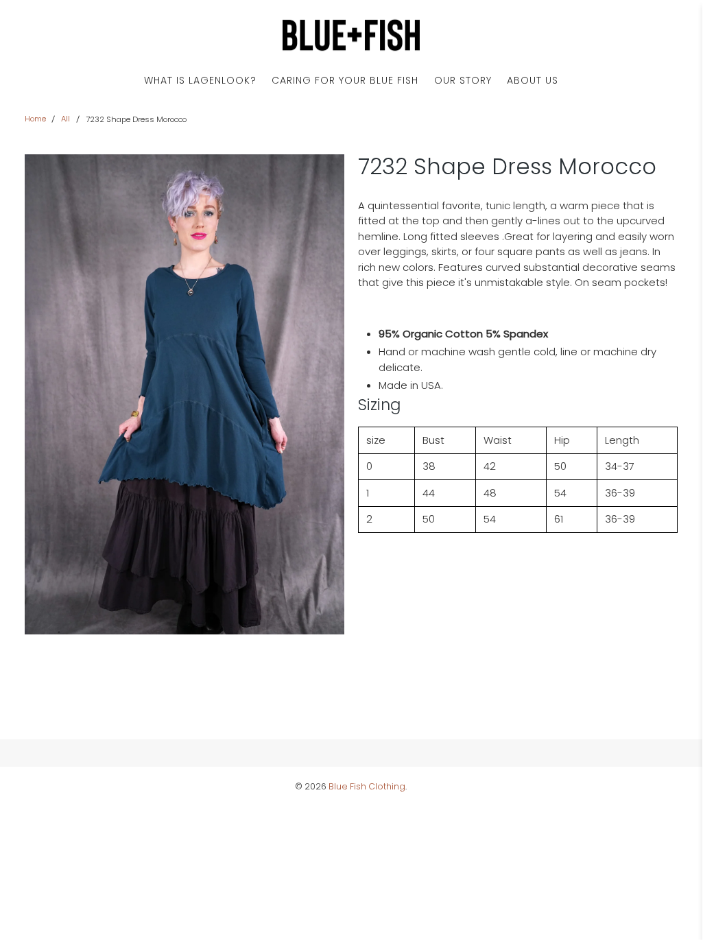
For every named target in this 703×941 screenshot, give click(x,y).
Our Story (463, 80)
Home (35, 119)
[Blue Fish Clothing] (351, 35)
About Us (532, 80)
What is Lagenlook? (200, 80)
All (65, 119)
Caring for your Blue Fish (345, 80)
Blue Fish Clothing (367, 786)
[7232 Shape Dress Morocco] (184, 394)
